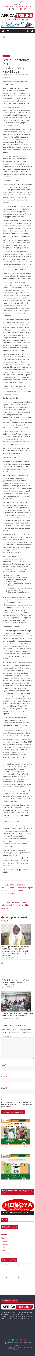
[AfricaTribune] (3, 31)
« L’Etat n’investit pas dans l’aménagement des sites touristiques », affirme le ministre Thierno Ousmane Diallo (17, 889)
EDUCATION (5, 1253)
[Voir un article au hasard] (32, 31)
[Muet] (28, 1213)
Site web (4, 1088)
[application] (17, 1205)
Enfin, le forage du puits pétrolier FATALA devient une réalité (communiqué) (16, 982)
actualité (3, 1232)
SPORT (3, 1247)
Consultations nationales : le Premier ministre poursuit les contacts (17, 1014)
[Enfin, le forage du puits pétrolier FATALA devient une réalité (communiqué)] (15, 963)
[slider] (16, 1212)
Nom (3, 1065)
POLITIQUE (6, 56)
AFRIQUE (4, 1241)
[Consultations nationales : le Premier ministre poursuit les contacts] (16, 992)
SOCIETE (4, 1235)
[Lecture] (4, 1213)
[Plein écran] (31, 1213)
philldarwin (18, 75)
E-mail (4, 1076)
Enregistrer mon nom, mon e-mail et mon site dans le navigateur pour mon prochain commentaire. (16, 1104)
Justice (3, 1250)
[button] (17, 1205)
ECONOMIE (4, 1244)
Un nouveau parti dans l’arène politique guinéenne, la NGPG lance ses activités (17, 905)
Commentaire (6, 1036)
